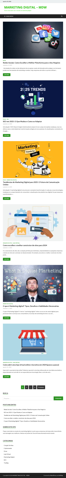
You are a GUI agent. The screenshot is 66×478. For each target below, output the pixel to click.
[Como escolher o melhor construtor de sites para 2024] (33, 223)
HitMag (61, 475)
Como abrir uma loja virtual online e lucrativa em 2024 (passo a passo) (31, 365)
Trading (6, 463)
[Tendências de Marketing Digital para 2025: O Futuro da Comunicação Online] (33, 160)
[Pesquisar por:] (33, 398)
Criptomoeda (8, 448)
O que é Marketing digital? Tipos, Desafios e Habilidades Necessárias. (31, 306)
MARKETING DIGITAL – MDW (25, 7)
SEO (8, 119)
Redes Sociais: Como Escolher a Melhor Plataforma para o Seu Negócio (31, 63)
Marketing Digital (12, 179)
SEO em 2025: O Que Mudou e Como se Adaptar (22, 121)
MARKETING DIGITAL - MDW (21, 475)
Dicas (4, 60)
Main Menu (9, 16)
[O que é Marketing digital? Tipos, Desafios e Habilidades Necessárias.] (33, 284)
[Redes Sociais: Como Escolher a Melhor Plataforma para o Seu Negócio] (33, 41)
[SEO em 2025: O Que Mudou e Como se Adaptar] (33, 99)
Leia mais (6, 74)
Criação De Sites (7, 243)
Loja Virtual (16, 243)
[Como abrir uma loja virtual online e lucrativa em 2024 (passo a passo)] (33, 343)
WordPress (53, 475)
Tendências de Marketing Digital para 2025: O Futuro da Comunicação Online (26, 415)
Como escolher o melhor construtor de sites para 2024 (25, 245)
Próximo (41, 387)
